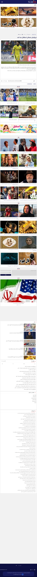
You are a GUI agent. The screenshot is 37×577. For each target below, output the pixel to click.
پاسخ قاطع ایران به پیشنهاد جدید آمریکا (30, 366)
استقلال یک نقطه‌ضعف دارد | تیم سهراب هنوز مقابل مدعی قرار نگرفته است (26, 462)
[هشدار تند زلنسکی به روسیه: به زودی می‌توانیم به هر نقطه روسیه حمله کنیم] (28, 111)
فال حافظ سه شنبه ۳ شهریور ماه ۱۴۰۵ (27, 27)
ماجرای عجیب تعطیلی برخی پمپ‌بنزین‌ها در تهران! (29, 464)
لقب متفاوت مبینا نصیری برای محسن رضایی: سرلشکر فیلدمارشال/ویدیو (27, 455)
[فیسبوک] (4, 81)
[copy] (34, 81)
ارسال (5, 274)
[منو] (2, 2)
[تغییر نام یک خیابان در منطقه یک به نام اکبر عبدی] (28, 176)
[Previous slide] (2, 289)
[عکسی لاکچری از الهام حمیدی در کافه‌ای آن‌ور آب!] (28, 160)
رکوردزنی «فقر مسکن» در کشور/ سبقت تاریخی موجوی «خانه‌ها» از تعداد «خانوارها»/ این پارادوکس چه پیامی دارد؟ (22, 472)
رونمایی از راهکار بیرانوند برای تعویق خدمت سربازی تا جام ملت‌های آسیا (27, 449)
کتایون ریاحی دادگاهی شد (33, 218)
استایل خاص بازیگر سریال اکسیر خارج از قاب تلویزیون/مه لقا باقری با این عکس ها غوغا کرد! (9, 184)
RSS (16, 565)
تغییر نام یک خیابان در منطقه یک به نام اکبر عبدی (30, 183)
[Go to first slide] (35, 289)
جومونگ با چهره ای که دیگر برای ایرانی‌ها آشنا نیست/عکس (11, 200)
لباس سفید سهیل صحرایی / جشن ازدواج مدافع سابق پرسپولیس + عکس (10, 219)
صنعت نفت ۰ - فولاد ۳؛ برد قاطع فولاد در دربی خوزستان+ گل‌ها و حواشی (26, 381)
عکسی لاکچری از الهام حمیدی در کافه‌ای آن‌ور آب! (30, 167)
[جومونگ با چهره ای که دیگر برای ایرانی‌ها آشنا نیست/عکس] (9, 193)
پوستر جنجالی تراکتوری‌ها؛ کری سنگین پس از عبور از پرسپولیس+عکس (27, 478)
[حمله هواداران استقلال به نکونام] (9, 111)
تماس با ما (19, 565)
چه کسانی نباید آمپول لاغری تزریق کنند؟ (30, 484)
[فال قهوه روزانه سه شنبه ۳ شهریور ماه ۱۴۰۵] (9, 22)
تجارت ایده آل (34, 399)
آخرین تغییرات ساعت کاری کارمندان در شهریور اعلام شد (29, 416)
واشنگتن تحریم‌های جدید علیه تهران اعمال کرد (30, 465)
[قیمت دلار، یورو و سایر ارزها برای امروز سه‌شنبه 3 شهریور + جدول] (30, 327)
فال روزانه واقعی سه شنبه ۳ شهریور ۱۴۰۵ (13, 265)
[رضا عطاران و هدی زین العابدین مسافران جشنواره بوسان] (28, 145)
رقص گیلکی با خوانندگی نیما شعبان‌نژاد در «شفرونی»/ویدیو (28, 445)
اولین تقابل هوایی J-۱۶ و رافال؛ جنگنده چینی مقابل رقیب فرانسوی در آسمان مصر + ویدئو (27, 17)
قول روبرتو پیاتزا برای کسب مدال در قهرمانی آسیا (30, 426)
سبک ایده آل (34, 396)
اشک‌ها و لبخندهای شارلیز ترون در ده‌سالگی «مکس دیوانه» (11, 234)
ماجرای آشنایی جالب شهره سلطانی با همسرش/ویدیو (29, 377)
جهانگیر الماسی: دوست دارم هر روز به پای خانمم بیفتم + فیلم (28, 371)
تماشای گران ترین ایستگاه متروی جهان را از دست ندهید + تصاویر (18, 303)
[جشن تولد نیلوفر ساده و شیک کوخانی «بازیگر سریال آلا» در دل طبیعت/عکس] (28, 242)
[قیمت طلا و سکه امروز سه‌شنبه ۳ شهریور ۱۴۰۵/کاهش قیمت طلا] (9, 11)
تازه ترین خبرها (34, 401)
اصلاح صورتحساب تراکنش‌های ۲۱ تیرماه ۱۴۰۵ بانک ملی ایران (28, 429)
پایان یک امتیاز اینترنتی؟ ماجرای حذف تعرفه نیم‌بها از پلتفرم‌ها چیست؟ (27, 458)
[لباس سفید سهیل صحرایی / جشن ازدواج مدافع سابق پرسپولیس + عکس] (9, 210)
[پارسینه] (31, 2)
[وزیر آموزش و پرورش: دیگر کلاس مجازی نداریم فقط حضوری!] (30, 351)
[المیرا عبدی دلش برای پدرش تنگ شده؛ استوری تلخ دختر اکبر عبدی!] (28, 193)
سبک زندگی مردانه (33, 398)
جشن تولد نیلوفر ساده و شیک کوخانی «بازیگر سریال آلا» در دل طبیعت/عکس (28, 250)
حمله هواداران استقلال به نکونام (13, 119)
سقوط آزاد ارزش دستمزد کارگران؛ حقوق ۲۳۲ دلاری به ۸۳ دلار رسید (27, 459)
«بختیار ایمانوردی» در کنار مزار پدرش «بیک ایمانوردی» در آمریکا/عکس (9, 152)
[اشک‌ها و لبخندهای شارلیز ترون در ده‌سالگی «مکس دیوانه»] (9, 227)
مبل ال (35, 402)
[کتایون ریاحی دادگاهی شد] (28, 210)
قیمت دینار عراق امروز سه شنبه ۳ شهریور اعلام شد (29, 420)
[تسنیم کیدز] (18, 129)
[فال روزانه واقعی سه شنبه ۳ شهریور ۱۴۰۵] (9, 258)
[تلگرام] (3, 81)
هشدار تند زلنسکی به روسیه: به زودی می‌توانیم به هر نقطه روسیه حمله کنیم (26, 120)
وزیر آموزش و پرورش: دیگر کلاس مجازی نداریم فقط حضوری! (28, 443)
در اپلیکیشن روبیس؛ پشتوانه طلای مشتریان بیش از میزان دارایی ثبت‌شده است (26, 413)
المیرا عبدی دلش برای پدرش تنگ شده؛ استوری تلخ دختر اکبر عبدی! (28, 200)
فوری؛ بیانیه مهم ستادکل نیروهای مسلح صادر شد (29, 382)
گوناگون (35, 4)
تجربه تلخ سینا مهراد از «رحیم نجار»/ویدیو (30, 417)
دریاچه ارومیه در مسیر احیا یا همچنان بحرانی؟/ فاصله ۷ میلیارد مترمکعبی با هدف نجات (25, 456)
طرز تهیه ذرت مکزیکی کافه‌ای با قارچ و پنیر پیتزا (30, 481)
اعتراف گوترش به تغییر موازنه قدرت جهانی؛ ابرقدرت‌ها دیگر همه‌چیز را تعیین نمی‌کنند (25, 446)
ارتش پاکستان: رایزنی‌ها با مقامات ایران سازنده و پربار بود (29, 480)
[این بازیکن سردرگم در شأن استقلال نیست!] (28, 95)
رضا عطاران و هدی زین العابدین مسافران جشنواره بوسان (29, 152)
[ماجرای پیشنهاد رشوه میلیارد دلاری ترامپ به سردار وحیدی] (30, 335)
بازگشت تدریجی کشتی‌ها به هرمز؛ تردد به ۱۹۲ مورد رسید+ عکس (28, 491)
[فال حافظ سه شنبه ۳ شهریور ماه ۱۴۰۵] (27, 22)
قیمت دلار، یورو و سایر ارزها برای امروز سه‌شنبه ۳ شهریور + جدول (15, 324)
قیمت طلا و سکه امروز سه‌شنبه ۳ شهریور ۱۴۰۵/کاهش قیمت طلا (9, 16)
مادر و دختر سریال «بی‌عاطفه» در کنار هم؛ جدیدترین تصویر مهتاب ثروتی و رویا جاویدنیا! (10, 168)
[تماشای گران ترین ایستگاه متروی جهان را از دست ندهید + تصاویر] (18, 290)
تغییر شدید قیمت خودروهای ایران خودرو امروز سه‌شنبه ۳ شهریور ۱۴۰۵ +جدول (26, 439)
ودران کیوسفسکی (30, 83)
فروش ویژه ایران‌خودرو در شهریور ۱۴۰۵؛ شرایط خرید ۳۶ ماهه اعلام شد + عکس (25, 387)
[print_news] (6, 81)
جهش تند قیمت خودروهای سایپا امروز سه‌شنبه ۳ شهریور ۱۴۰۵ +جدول (27, 440)
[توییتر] (1, 81)
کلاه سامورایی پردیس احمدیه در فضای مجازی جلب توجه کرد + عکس (27, 368)
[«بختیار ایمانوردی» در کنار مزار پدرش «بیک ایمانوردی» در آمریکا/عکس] (9, 145)
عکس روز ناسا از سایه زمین (32, 448)
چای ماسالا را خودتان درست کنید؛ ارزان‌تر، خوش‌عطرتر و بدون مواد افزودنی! (27, 427)
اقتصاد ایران (34, 395)
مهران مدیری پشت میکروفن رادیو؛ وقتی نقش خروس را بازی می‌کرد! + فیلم (26, 376)
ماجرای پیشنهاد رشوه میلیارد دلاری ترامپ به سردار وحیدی (29, 424)
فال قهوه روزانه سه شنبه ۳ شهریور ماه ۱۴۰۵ (9, 27)
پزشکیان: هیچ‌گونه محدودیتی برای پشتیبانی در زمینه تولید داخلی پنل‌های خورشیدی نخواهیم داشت (24, 432)
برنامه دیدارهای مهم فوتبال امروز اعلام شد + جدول (29, 414)
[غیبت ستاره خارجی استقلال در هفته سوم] (9, 95)
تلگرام (32, 569)
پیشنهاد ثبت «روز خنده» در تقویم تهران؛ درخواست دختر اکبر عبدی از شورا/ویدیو (26, 433)
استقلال (35, 83)
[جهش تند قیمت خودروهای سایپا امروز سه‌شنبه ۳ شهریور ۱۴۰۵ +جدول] (30, 343)
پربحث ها (3, 361)
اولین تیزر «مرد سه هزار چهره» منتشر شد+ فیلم (30, 373)
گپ (35, 569)
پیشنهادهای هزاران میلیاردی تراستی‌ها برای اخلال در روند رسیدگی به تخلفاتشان (26, 490)
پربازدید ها (32, 361)
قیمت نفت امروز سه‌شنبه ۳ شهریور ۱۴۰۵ (30, 442)
